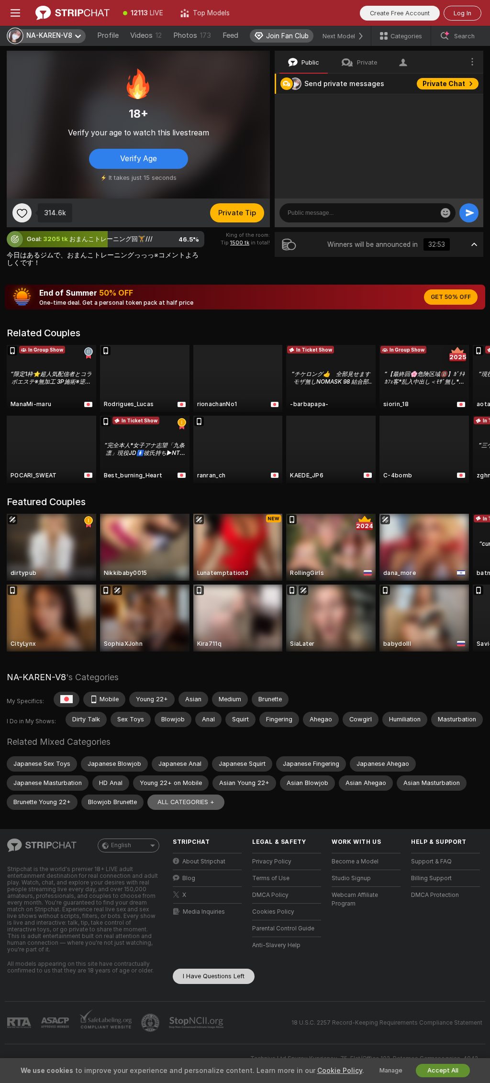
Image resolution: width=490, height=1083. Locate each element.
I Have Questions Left (214, 976)
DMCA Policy (270, 895)
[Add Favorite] (22, 212)
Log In (462, 13)
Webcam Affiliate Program (355, 899)
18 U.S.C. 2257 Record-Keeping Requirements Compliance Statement (386, 1022)
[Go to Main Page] (72, 13)
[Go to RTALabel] (20, 1023)
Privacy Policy (271, 861)
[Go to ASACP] (56, 1022)
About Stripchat (203, 861)
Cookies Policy (273, 911)
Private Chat (444, 84)
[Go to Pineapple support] (151, 1023)
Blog (188, 878)
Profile (108, 35)
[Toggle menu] (15, 13)
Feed (230, 35)
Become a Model (355, 861)
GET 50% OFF (451, 297)
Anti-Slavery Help (276, 945)
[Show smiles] (445, 213)
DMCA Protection (435, 895)
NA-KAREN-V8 (36, 677)
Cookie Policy (339, 1070)
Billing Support (431, 878)
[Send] (469, 212)
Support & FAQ (431, 861)
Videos (146, 35)
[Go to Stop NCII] (197, 1022)
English (121, 845)
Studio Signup (351, 878)
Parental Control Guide (283, 928)
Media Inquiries (204, 911)
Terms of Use (271, 878)
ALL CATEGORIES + (185, 802)
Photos (192, 35)
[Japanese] (66, 699)
